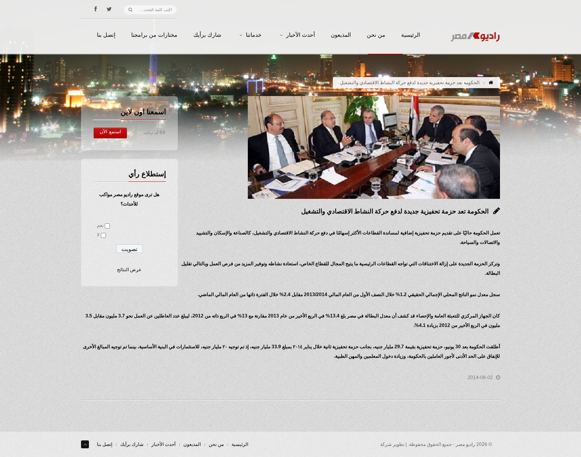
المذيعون (341, 35)
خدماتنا (254, 35)
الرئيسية (410, 35)
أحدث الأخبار (300, 35)
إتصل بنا (106, 35)
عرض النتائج (129, 269)
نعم (100, 225)
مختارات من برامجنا (154, 35)
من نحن (376, 35)
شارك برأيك (207, 35)
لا (98, 235)
